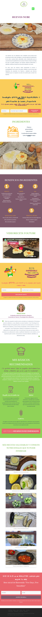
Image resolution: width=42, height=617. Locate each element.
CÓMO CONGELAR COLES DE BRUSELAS (21, 509)
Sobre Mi (21, 611)
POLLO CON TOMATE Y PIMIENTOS (21, 566)
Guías (18, 610)
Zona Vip (27, 610)
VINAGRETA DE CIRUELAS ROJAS (21, 472)
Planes (14, 610)
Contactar (26, 611)
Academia (10, 610)
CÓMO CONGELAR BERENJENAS (21, 528)
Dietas (21, 610)
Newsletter (16, 611)
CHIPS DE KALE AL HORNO (21, 547)
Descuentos (10, 611)
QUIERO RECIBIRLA (21, 597)
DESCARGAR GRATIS (21, 294)
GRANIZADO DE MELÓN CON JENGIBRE (21, 491)
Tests (24, 610)
